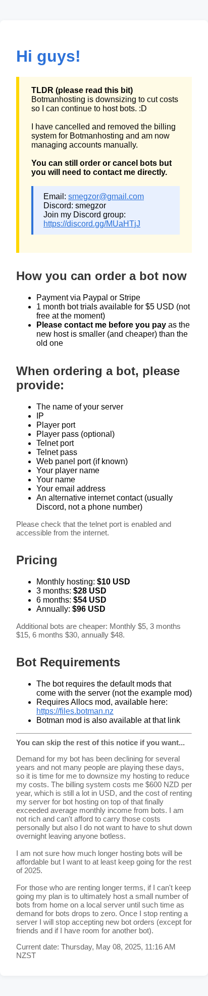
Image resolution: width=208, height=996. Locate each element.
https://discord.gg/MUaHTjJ (91, 223)
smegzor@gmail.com (106, 196)
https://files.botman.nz (75, 711)
